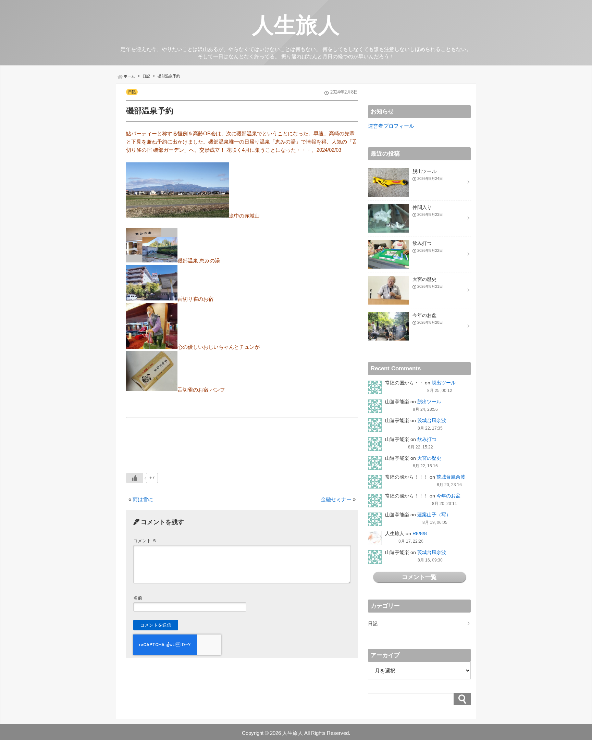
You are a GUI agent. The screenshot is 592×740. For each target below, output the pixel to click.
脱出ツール (444, 382)
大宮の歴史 (429, 458)
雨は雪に (143, 499)
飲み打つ (426, 439)
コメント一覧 (419, 577)
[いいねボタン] (134, 478)
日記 (132, 92)
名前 (137, 598)
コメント (145, 540)
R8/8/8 (419, 533)
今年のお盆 (448, 495)
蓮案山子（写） (434, 514)
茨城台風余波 (431, 420)
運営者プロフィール (391, 126)
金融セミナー (336, 499)
